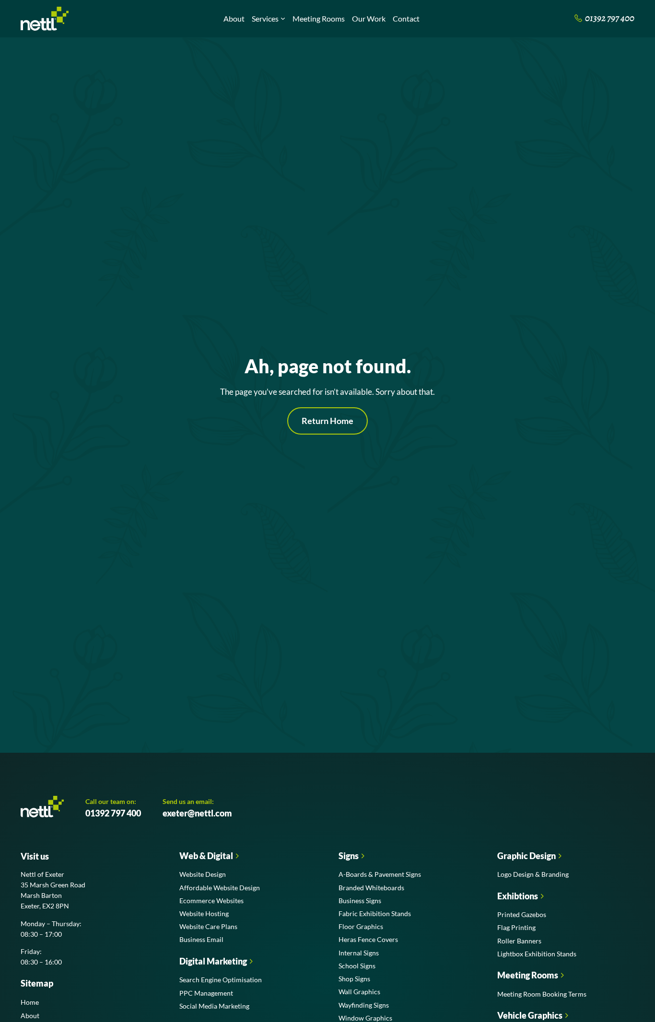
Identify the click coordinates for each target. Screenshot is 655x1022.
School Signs (357, 966)
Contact (406, 18)
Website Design (202, 874)
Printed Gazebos (521, 914)
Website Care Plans (208, 926)
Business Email (201, 939)
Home (30, 1002)
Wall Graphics (359, 992)
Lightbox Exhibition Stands (536, 954)
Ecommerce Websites (211, 900)
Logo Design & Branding (533, 874)
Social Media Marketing (214, 1006)
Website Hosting (204, 913)
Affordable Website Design (219, 888)
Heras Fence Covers (368, 939)
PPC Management (206, 993)
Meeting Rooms (318, 18)
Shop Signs (354, 979)
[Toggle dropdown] (283, 18)
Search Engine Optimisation (220, 980)
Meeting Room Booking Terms (541, 994)
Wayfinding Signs (364, 1005)
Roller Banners (519, 941)
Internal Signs (359, 953)
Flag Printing (516, 927)
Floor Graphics (361, 926)
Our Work (369, 18)
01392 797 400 (113, 813)
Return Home (327, 420)
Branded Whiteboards (371, 888)
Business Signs (360, 900)
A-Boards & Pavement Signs (380, 874)
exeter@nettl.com (197, 813)
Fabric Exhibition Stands (375, 913)
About (234, 18)
